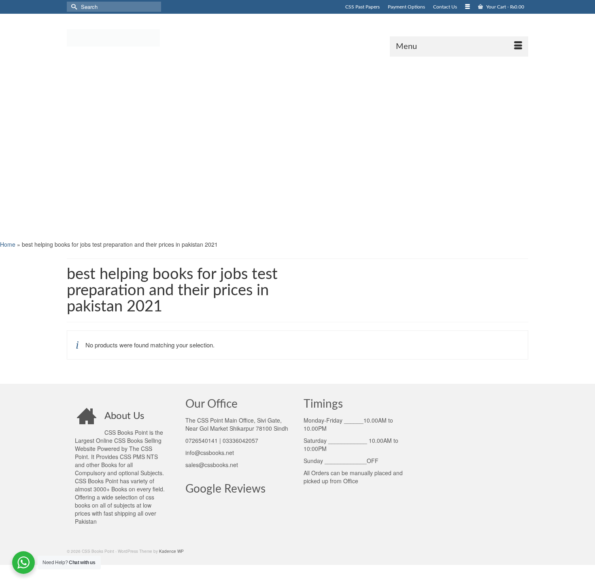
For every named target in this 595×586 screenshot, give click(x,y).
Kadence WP (171, 551)
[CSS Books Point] (139, 37)
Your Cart (504, 6)
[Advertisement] (243, 148)
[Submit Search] (73, 7)
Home (7, 244)
